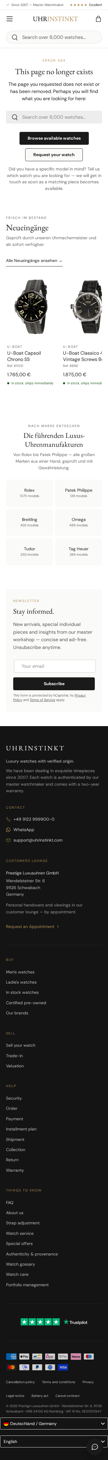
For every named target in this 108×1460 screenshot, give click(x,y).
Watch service (20, 1233)
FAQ (10, 1202)
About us (14, 1212)
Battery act (40, 1396)
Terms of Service (42, 700)
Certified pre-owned (26, 1002)
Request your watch (54, 154)
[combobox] (54, 37)
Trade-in (14, 1055)
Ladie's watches (21, 982)
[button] (98, 18)
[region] (54, 339)
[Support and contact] (94, 1446)
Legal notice (15, 1396)
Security (14, 1098)
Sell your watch (20, 1045)
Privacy (88, 1382)
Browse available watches (54, 138)
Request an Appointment (30, 926)
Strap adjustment (23, 1223)
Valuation (15, 1066)
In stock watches (22, 992)
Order (11, 1108)
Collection (15, 1149)
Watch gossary (20, 1264)
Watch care (17, 1274)
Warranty (15, 1170)
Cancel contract (68, 1396)
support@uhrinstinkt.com (38, 840)
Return (12, 1159)
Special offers (19, 1243)
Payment (14, 1118)
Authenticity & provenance (32, 1254)
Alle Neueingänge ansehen (34, 260)
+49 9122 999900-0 (34, 819)
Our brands (17, 1013)
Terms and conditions (58, 1382)
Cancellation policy (20, 1382)
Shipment (15, 1139)
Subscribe (54, 683)
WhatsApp (24, 829)
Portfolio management (27, 1284)
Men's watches (20, 972)
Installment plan (21, 1129)
